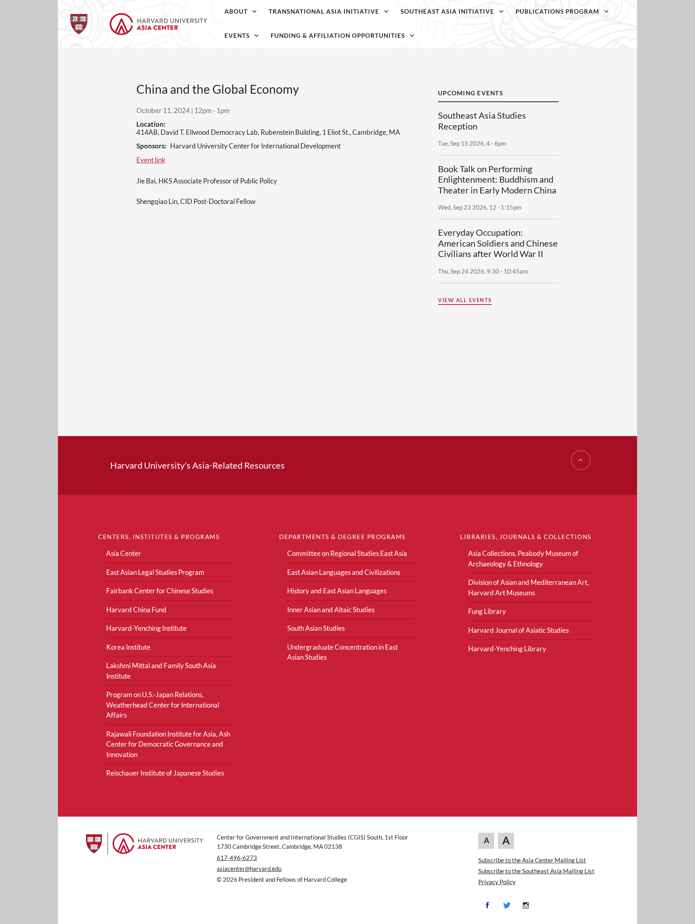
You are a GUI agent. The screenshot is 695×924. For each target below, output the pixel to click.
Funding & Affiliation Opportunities (338, 35)
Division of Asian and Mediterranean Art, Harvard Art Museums (528, 587)
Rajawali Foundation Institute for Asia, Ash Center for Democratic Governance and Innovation (168, 744)
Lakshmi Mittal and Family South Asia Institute (161, 670)
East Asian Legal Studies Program (155, 572)
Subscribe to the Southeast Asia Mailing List (536, 871)
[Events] (257, 35)
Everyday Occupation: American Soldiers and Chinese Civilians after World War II (498, 243)
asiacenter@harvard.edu (249, 868)
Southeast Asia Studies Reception (482, 121)
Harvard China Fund (136, 609)
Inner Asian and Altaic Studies (330, 609)
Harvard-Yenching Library (507, 648)
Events (237, 35)
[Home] (138, 24)
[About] (255, 11)
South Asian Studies (316, 628)
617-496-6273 (237, 857)
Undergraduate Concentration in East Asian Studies (342, 652)
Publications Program (557, 11)
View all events (465, 300)
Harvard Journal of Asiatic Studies (518, 630)
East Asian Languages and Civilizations (343, 572)
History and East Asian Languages (337, 591)
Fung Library (487, 611)
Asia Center (123, 553)
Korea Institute (128, 647)
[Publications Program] (606, 11)
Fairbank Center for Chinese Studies (159, 591)
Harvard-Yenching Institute (146, 628)
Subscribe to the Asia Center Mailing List (532, 860)
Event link (150, 160)
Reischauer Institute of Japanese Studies (165, 773)
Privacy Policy (497, 881)
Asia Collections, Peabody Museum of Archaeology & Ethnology (523, 558)
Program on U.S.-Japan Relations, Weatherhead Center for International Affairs (162, 704)
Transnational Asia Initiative (324, 11)
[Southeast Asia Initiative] (501, 11)
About (236, 11)
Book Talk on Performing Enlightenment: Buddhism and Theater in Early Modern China (497, 180)
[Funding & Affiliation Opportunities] (412, 35)
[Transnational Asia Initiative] (386, 11)
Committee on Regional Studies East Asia (347, 553)
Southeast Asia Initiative (447, 11)
